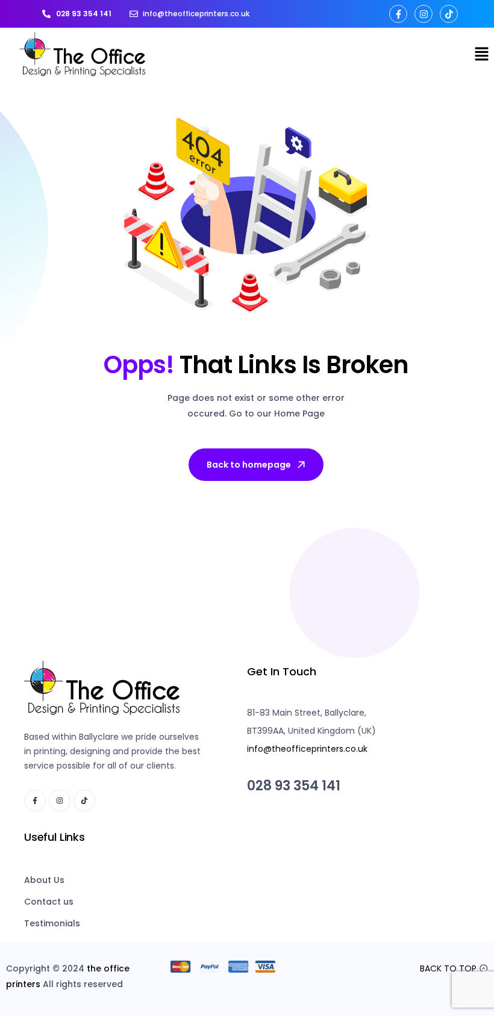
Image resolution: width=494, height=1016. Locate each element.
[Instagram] (423, 14)
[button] (482, 55)
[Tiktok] (449, 14)
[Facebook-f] (398, 14)
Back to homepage (249, 465)
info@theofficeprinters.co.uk (307, 749)
